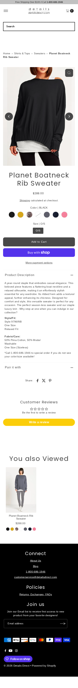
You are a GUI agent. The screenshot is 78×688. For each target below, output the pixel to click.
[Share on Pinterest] (50, 380)
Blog (35, 566)
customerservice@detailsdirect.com (35, 577)
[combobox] (39, 26)
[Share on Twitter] (44, 380)
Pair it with (13, 367)
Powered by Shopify (44, 665)
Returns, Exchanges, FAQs (35, 594)
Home (6, 53)
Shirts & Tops (22, 53)
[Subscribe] (62, 623)
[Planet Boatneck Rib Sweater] (21, 490)
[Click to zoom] (69, 73)
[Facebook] (5, 651)
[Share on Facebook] (37, 380)
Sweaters (39, 53)
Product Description (19, 275)
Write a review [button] (39, 422)
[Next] (69, 116)
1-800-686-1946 (35, 571)
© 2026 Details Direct (16, 665)
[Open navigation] (6, 10)
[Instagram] (16, 651)
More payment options (39, 262)
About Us (35, 560)
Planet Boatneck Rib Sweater (21, 517)
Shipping (25, 200)
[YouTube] (10, 651)
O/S (38, 230)
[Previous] (9, 116)
